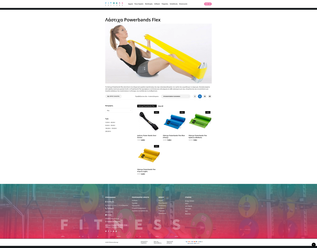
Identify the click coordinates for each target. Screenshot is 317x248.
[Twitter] (106, 231)
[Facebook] (108, 231)
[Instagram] (111, 231)
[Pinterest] (113, 231)
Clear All (160, 106)
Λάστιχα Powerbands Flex (146, 106)
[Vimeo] (116, 231)
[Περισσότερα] (314, 245)
